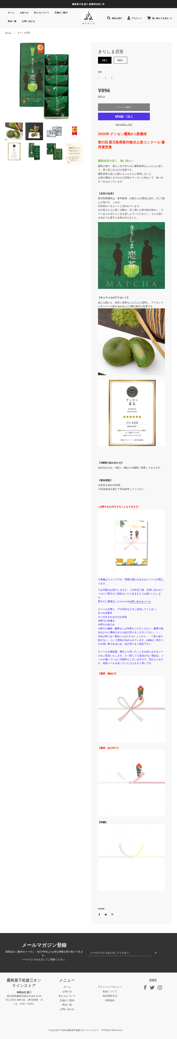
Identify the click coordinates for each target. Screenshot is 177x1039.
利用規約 (110, 1000)
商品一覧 (12, 21)
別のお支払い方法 (124, 124)
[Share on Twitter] (106, 914)
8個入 (120, 60)
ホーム (11, 12)
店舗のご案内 (61, 12)
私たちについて (41, 12)
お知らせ (24, 12)
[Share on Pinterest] (112, 914)
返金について (110, 991)
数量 (100, 72)
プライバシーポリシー (110, 986)
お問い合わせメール (140, 601)
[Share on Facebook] (100, 914)
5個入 (105, 60)
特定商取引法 (110, 995)
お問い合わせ (28, 21)
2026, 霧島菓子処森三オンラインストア (80, 1030)
